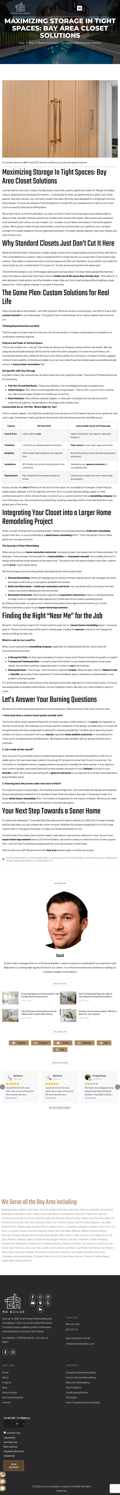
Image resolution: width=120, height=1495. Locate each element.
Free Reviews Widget (61, 1108)
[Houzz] (40, 1309)
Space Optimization (24, 860)
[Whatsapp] (40, 1297)
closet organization (39, 857)
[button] (79, 8)
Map (106, 1043)
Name (7, 1417)
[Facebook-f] (33, 1297)
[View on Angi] (9, 1077)
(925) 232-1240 (72, 1329)
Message (25, 1417)
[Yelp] (48, 1303)
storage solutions (44, 860)
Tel (14, 1417)
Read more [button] (11, 1097)
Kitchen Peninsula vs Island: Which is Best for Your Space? (98, 1012)
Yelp (62, 1049)
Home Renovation (95, 857)
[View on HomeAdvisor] (48, 1077)
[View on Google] (88, 1077)
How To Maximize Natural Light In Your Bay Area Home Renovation (95, 995)
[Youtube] (33, 1303)
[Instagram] (48, 1297)
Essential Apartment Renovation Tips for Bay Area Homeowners (40, 995)
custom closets (58, 857)
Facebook (21, 1043)
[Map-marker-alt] (40, 1303)
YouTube (65, 1043)
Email (11, 1417)
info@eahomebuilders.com (80, 1343)
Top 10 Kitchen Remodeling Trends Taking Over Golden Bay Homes (38, 1012)
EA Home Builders (76, 857)
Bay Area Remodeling (17, 857)
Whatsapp (86, 1043)
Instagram (42, 1043)
